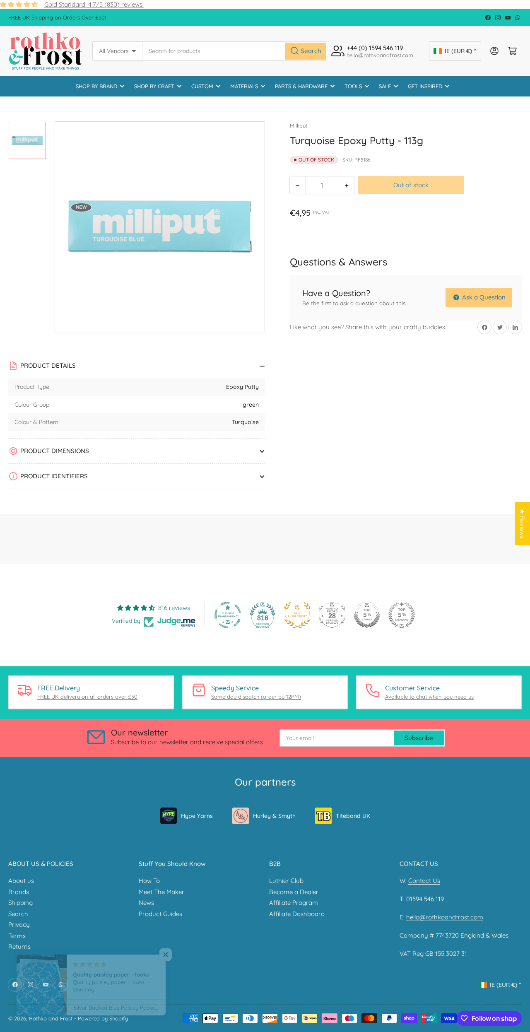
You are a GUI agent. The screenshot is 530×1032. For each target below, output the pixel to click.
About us (21, 881)
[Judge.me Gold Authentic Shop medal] (297, 615)
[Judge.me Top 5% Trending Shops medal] (401, 615)
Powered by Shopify (103, 1018)
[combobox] (235, 51)
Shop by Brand (96, 86)
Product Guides (160, 914)
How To (149, 881)
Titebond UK (353, 816)
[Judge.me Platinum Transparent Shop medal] (227, 615)
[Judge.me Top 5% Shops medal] (367, 615)
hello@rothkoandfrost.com (444, 917)
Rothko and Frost (50, 1018)
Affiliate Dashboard (297, 914)
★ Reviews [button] (522, 524)
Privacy (19, 924)
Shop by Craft (154, 86)
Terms (17, 936)
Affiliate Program (293, 903)
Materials (244, 86)
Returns (19, 946)
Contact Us (424, 881)
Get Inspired (425, 86)
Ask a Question (483, 297)
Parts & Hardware (301, 86)
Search (18, 914)
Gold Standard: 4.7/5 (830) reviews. (94, 4)
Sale (385, 86)
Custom (202, 86)
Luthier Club (286, 881)
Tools (353, 86)
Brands (18, 892)
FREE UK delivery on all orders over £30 (87, 696)
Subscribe (419, 738)
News (146, 903)
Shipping (20, 903)
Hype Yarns (197, 816)
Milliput (298, 125)
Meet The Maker (161, 892)
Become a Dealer (293, 892)
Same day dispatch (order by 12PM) (256, 696)
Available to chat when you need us (429, 696)
